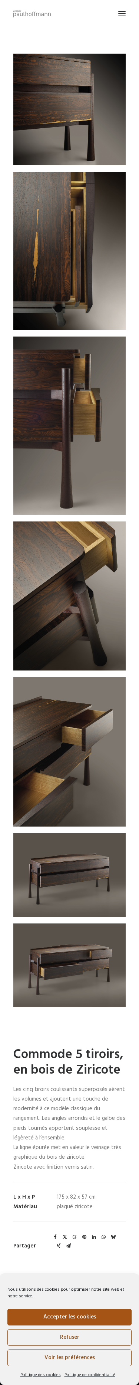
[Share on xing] (58, 1246)
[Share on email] (68, 1246)
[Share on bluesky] (113, 1237)
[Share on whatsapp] (103, 1237)
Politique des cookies (40, 1375)
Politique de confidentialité (89, 1375)
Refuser (69, 1337)
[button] (122, 13)
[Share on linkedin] (93, 1237)
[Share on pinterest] (84, 1237)
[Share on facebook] (55, 1237)
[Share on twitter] (64, 1237)
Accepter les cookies (69, 1317)
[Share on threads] (74, 1237)
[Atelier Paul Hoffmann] (32, 13)
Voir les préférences (69, 1357)
